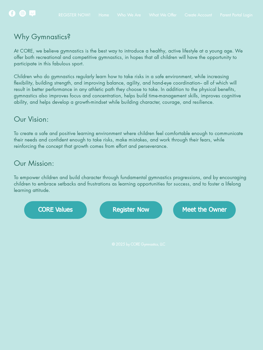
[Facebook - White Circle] (12, 13)
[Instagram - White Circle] (22, 13)
